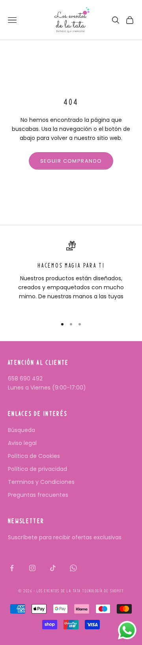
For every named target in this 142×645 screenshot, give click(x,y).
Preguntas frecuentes (38, 495)
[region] (71, 276)
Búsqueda (21, 430)
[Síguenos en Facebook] (12, 568)
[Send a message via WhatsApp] (127, 630)
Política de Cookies (34, 456)
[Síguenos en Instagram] (32, 568)
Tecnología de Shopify (102, 591)
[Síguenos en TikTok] (53, 568)
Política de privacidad (37, 469)
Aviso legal (22, 443)
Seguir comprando (71, 161)
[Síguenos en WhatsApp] (73, 568)
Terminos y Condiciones (41, 482)
